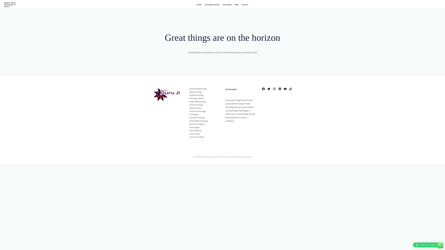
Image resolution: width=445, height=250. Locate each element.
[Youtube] (285, 89)
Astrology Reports (196, 98)
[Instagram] (274, 89)
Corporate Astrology (197, 111)
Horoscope (227, 4)
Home (199, 4)
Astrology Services (212, 4)
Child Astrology (195, 108)
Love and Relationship (198, 89)
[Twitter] (268, 89)
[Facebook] (263, 89)
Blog (236, 4)
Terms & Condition (196, 137)
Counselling (193, 114)
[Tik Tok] (290, 89)
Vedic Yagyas (194, 127)
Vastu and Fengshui (197, 124)
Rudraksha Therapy (197, 117)
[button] (428, 245)
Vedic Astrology (195, 92)
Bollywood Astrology (197, 101)
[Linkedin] (279, 89)
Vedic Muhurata (195, 130)
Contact (245, 4)
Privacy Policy (194, 134)
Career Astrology (196, 105)
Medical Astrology (196, 95)
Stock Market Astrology (198, 121)
